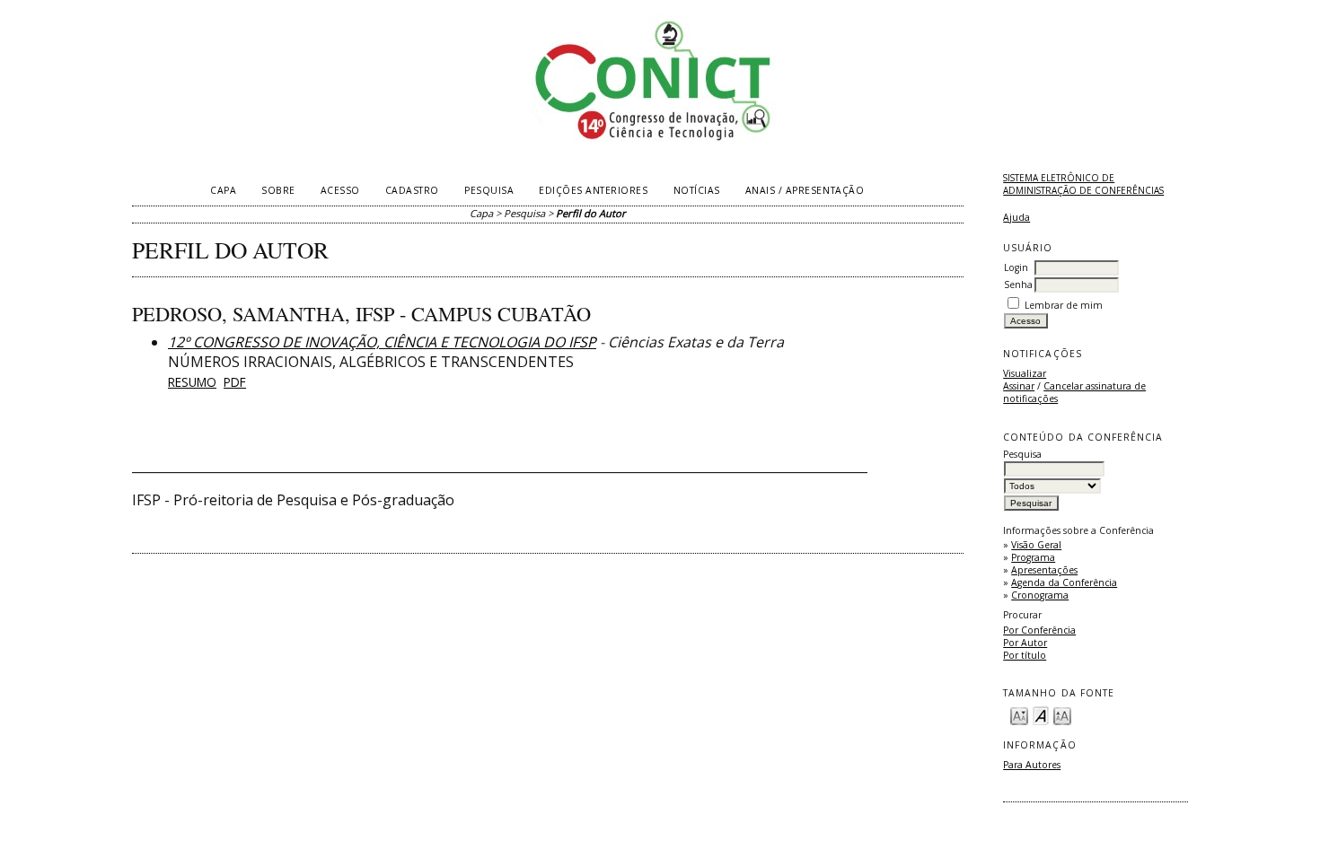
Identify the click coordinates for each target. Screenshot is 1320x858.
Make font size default (1041, 715)
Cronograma (1040, 595)
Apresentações (1044, 570)
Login (1016, 267)
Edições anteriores (593, 190)
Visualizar (1024, 373)
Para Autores (1031, 764)
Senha (1018, 284)
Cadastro (412, 190)
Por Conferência (1039, 630)
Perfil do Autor (591, 213)
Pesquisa (489, 190)
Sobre (278, 190)
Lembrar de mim (1064, 305)
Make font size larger (1062, 715)
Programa (1033, 557)
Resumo (192, 381)
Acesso (340, 190)
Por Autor (1025, 642)
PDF (235, 381)
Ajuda (1016, 217)
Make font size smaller (1019, 715)
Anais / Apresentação (804, 190)
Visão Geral (1036, 544)
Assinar (1018, 386)
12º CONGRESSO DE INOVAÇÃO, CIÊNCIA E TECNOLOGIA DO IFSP (382, 342)
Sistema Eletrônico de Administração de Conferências (1083, 184)
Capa (223, 190)
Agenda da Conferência (1064, 582)
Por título (1024, 655)
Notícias (696, 190)
